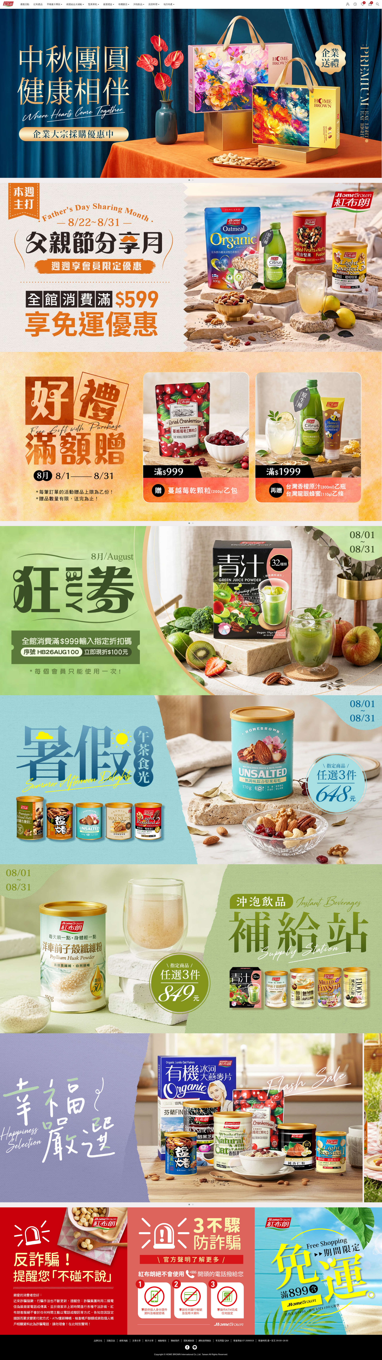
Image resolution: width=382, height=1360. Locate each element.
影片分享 (149, 1340)
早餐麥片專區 (53, 4)
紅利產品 (38, 4)
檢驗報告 (162, 1340)
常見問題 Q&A (222, 1340)
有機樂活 (122, 4)
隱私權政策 (189, 1340)
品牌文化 (98, 1340)
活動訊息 (111, 1340)
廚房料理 (152, 4)
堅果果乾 (92, 4)
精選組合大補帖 (74, 4)
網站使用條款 (205, 1340)
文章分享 (136, 1340)
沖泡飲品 (137, 4)
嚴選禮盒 (107, 4)
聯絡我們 (175, 1340)
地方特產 (168, 4)
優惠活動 (24, 4)
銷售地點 (124, 1340)
